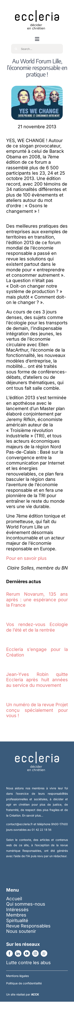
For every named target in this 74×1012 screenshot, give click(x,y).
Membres (16, 915)
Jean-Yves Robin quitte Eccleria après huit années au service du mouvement (37, 680)
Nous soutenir (21, 931)
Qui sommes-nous (25, 904)
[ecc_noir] (37, 6)
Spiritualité (17, 920)
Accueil (14, 898)
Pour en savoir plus (26, 558)
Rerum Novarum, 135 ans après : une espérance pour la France (37, 599)
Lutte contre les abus (28, 962)
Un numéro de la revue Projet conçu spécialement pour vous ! (37, 710)
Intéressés (17, 909)
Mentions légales (17, 976)
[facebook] (9, 953)
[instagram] (35, 953)
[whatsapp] (44, 953)
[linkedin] (18, 953)
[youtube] (26, 953)
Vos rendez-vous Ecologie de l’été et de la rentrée (37, 627)
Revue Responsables (28, 925)
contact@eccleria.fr (20, 824)
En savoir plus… (32, 815)
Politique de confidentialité (24, 983)
